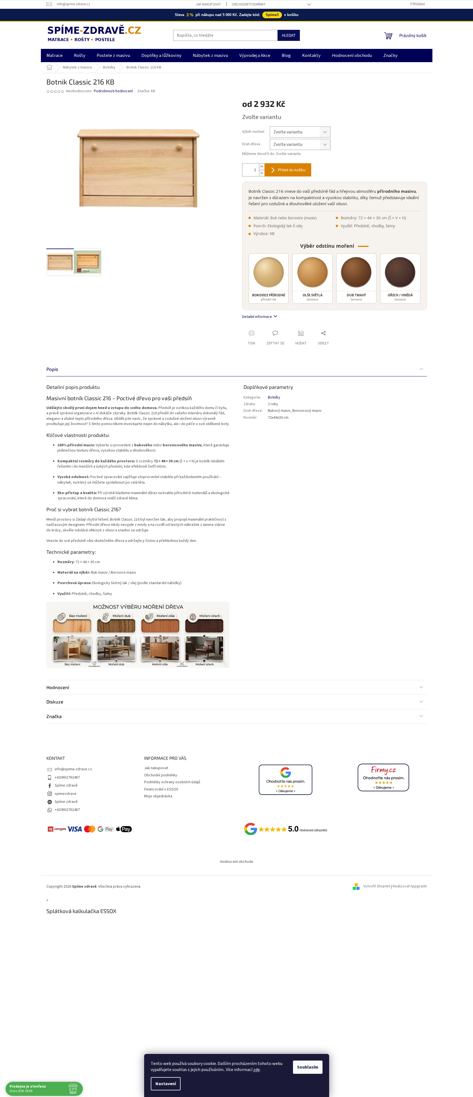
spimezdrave (65, 794)
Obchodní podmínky (249, 4)
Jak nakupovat (208, 4)
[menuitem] (54, 55)
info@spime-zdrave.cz (73, 769)
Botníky (274, 397)
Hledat (288, 35)
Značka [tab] (54, 716)
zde (256, 1070)
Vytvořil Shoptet (376, 886)
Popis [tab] (52, 369)
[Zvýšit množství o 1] (262, 167)
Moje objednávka (158, 796)
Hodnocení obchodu (236, 861)
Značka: (146, 91)
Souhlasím (307, 1067)
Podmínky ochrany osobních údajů (172, 782)
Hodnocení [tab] (57, 687)
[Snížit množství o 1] (262, 173)
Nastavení (165, 1084)
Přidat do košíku (291, 169)
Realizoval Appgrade (410, 886)
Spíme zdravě (66, 785)
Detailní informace (257, 317)
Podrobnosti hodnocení (113, 91)
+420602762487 (67, 777)
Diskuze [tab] (54, 701)
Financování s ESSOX (161, 789)
